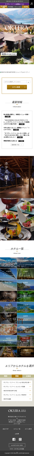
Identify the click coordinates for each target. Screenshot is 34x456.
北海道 (28, 376)
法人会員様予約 (4, 7)
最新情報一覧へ (16, 144)
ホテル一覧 (17, 429)
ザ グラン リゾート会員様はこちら (14, 4)
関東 (17, 376)
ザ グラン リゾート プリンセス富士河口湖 (16, 382)
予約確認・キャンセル (15, 6)
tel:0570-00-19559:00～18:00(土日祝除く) (17, 446)
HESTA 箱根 (7, 399)
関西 (5, 376)
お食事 (17, 433)
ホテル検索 (16, 87)
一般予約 (25, 6)
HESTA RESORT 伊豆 (10, 390)
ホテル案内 (28, 429)
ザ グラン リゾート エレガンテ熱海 (14, 386)
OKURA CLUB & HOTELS (14, 1)
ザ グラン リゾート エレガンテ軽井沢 (15, 395)
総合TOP (6, 429)
